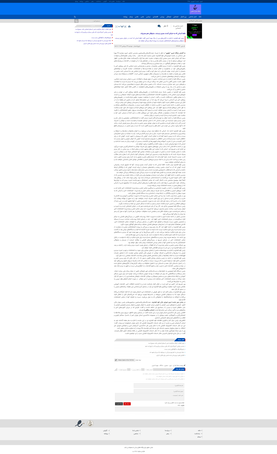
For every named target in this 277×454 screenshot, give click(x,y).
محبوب (92, 25)
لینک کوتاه (138, 360)
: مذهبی (87, 1)
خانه (123, 1)
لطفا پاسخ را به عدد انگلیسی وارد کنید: (174, 403)
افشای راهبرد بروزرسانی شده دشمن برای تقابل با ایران (170, 355)
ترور (170, 365)
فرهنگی (168, 17)
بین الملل (183, 17)
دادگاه (161, 365)
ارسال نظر (127, 404)
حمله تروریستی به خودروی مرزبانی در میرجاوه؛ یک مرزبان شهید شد (167, 352)
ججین (168, 53)
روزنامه (81, 1)
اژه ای (174, 365)
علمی (142, 17)
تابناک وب (134, 451)
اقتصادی (155, 17)
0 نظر (165, 26)
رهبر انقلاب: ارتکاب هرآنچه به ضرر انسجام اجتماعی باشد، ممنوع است (166, 343)
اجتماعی (175, 17)
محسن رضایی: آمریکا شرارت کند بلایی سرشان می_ (189, 21)
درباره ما (118, 1)
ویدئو (76, 1)
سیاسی (148, 17)
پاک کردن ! (119, 404)
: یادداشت (98, 1)
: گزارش (105, 1)
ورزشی (162, 17)
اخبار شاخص (192, 17)
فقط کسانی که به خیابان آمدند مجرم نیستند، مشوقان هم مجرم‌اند (162, 33)
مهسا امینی (155, 365)
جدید (108, 25)
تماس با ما (111, 1)
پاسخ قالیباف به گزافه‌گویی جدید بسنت (174, 349)
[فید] (75, 16)
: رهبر (92, 1)
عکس (136, 17)
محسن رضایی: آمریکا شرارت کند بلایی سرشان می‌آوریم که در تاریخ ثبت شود (164, 346)
